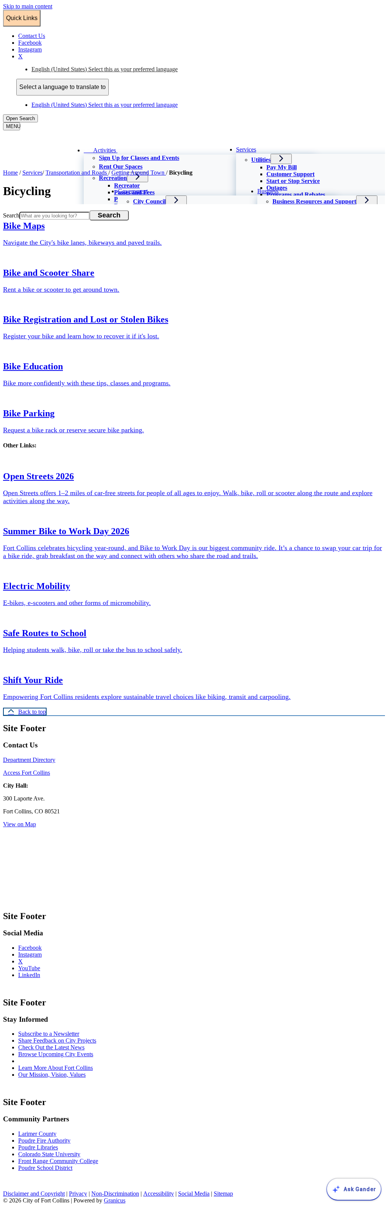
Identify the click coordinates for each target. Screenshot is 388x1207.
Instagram (37, 954)
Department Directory (29, 760)
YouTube (36, 968)
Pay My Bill (281, 167)
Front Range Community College (58, 1161)
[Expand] (128, 149)
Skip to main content (27, 6)
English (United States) (104, 69)
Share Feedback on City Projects (57, 1040)
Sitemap (223, 1193)
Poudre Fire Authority (44, 1140)
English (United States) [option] (104, 105)
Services (246, 149)
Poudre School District (45, 1168)
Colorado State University (49, 1154)
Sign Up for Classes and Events (139, 158)
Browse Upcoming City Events (55, 1054)
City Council (149, 201)
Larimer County (37, 1133)
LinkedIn (36, 975)
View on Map (19, 824)
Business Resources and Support (314, 201)
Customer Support (290, 174)
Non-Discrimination (115, 1193)
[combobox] (62, 87)
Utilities (261, 159)
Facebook (37, 947)
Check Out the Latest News (51, 1047)
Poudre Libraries (38, 1147)
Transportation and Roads (76, 172)
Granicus (114, 1200)
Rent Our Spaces (120, 166)
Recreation (113, 178)
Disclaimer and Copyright (34, 1193)
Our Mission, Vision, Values (52, 1074)
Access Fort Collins (26, 772)
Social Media (194, 1193)
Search (11, 215)
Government (133, 191)
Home (10, 172)
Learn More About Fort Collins (55, 1068)
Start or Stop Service (293, 181)
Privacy (78, 1193)
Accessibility (158, 1193)
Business (267, 191)
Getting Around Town (138, 172)
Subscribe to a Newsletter (48, 1033)
